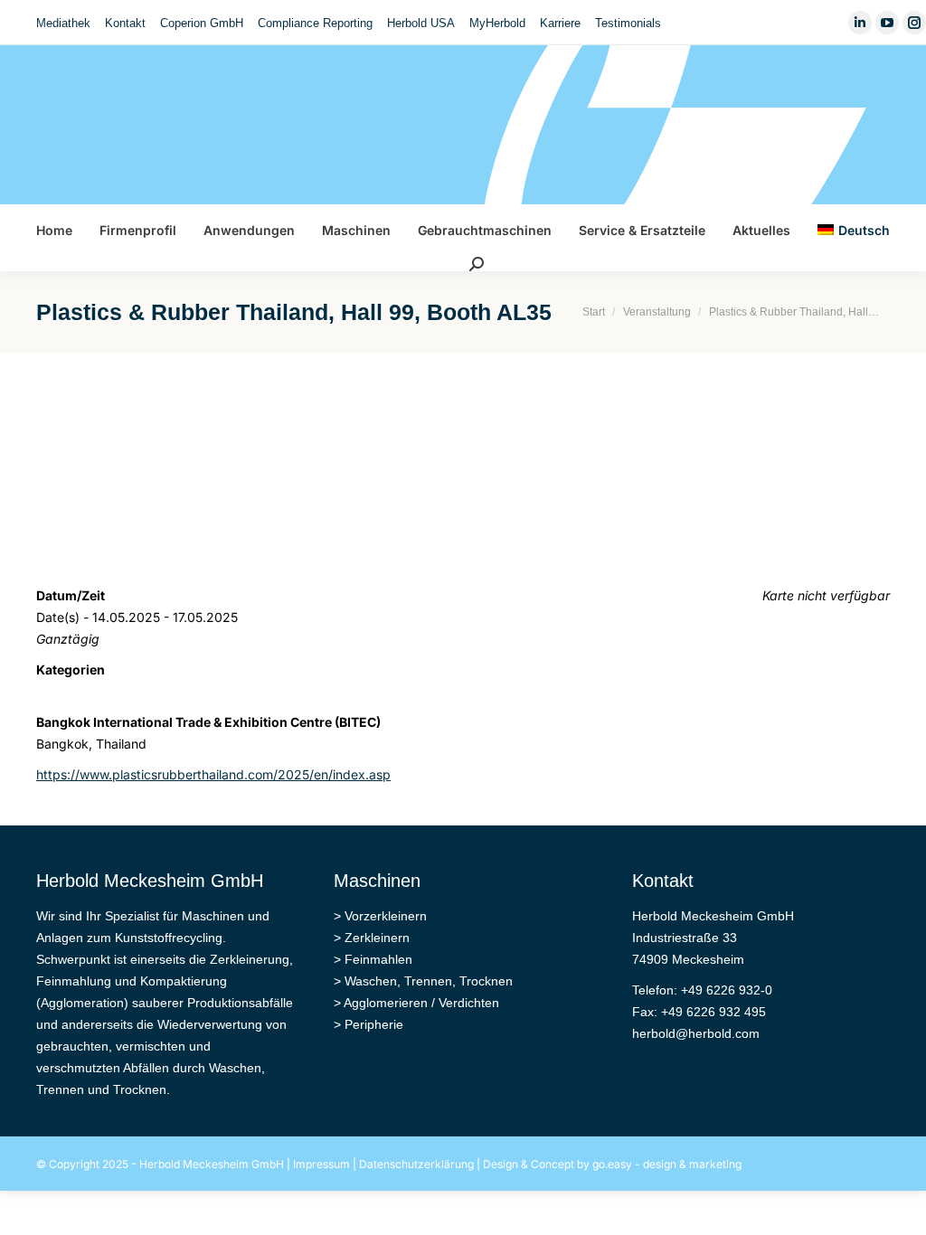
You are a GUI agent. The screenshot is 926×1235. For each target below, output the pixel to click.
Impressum (321, 1164)
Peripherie (374, 1024)
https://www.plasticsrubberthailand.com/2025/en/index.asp (213, 774)
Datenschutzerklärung (416, 1164)
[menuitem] (63, 23)
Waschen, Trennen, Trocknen (429, 981)
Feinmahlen (378, 959)
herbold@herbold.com (696, 1033)
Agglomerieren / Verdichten (421, 1002)
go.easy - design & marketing (667, 1164)
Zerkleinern (377, 937)
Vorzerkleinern (386, 916)
